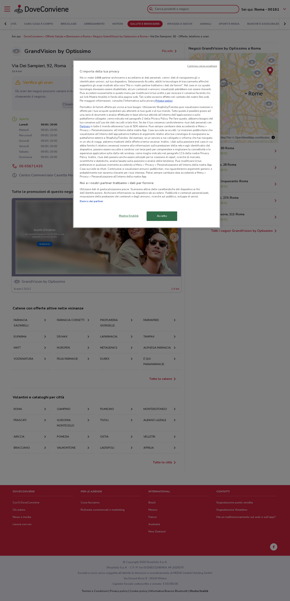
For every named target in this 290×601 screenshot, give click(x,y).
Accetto (162, 216)
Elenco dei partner (91, 201)
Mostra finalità (129, 216)
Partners (85, 126)
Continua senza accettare (202, 66)
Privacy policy (164, 101)
